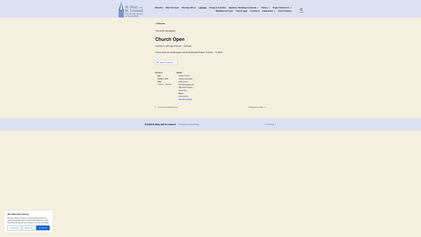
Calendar (202, 7)
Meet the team (172, 7)
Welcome (159, 7)
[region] (28, 222)
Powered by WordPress (188, 124)
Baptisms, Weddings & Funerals (243, 7)
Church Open (241, 11)
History (264, 7)
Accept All (43, 228)
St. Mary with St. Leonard (164, 124)
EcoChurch (255, 11)
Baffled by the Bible (256, 107)
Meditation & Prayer (224, 11)
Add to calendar (166, 62)
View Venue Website (185, 99)
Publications (267, 11)
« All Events (160, 23)
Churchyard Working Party (167, 107)
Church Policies (284, 11)
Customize (14, 228)
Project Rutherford (281, 7)
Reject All (29, 228)
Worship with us (189, 7)
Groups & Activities (217, 7)
